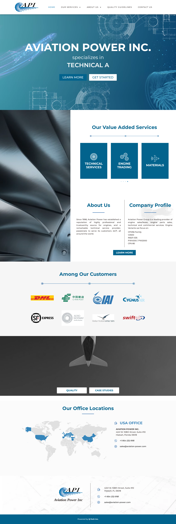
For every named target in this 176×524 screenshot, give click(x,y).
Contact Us (145, 7)
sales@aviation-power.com (117, 502)
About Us (92, 7)
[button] (121, 181)
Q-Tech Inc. (93, 519)
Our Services (69, 7)
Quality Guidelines (119, 7)
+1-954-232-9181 (127, 441)
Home (51, 7)
